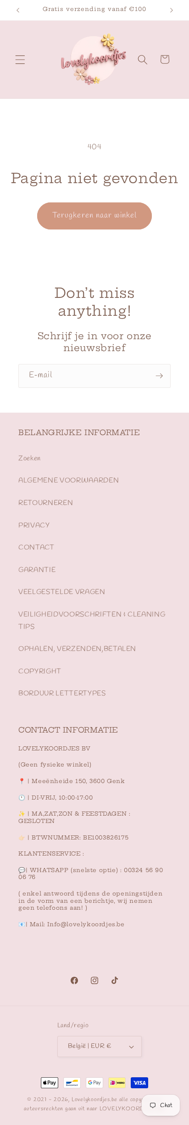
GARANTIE (37, 570)
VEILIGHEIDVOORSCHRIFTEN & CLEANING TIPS (91, 621)
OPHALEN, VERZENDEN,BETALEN (77, 649)
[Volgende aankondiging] (171, 10)
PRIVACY (34, 525)
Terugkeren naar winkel (94, 216)
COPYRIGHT (39, 671)
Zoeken (29, 458)
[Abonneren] (159, 376)
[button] (20, 59)
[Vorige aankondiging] (18, 10)
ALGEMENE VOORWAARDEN (68, 480)
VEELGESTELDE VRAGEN (62, 592)
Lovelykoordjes (91, 1099)
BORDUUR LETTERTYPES (62, 693)
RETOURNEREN (45, 503)
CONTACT (36, 547)
